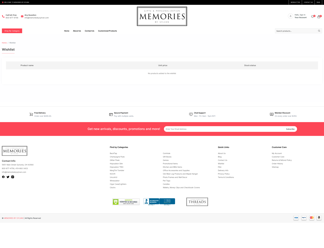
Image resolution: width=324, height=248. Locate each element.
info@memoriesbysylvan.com (14, 172)
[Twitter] (8, 177)
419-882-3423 (21, 168)
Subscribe (290, 129)
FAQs (318, 2)
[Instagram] (12, 177)
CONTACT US (308, 2)
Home (4, 43)
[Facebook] (3, 177)
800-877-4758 (8, 168)
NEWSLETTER (295, 2)
